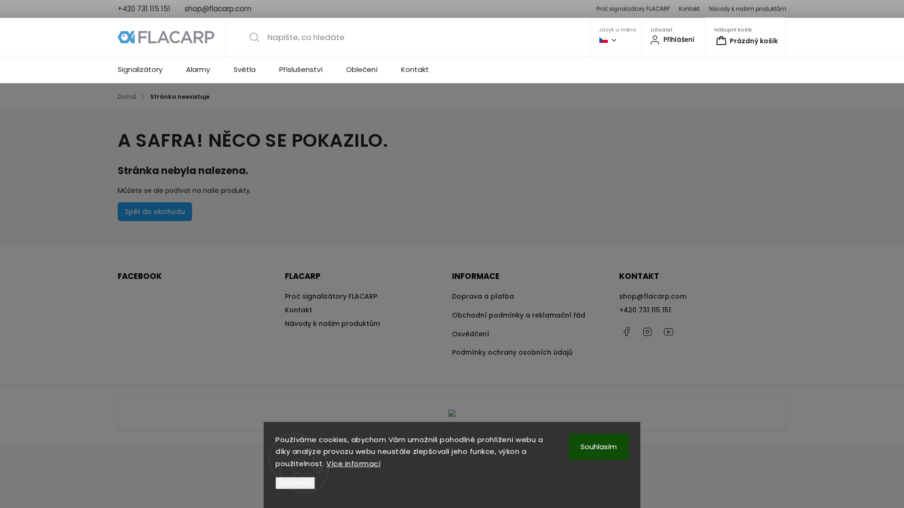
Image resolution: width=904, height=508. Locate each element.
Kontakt (689, 9)
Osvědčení (470, 334)
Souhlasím (599, 447)
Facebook (626, 332)
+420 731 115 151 (645, 310)
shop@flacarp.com (652, 296)
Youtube (669, 332)
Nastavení (295, 482)
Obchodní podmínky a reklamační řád (518, 315)
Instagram (647, 332)
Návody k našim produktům (747, 9)
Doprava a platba (483, 296)
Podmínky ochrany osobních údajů (512, 352)
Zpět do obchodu (155, 211)
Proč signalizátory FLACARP (633, 9)
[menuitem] (146, 69)
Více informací (353, 463)
